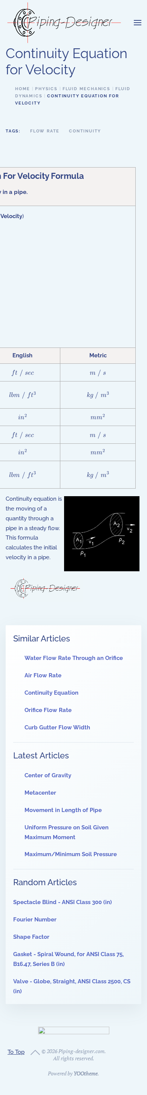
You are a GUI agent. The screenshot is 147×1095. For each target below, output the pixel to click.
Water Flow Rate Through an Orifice (73, 658)
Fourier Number (35, 919)
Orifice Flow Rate (48, 710)
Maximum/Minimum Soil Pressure (70, 854)
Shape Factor (31, 937)
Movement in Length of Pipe (63, 810)
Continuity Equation (51, 692)
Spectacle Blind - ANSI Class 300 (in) (62, 902)
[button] (137, 22)
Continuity (85, 131)
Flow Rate (45, 131)
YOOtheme (86, 1073)
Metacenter (40, 792)
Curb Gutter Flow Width (57, 727)
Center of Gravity (47, 775)
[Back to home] (64, 22)
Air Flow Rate (42, 675)
